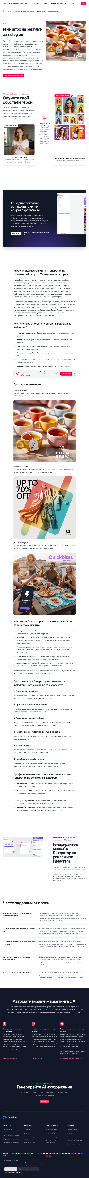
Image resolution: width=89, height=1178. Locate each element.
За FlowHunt (71, 1133)
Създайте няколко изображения (71, 1058)
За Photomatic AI (72, 1129)
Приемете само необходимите (28, 1169)
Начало (10, 11)
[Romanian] (75, 1153)
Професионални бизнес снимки (12, 1139)
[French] (41, 1153)
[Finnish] (38, 1153)
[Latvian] (63, 1153)
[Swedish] (79, 1153)
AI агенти (27, 1133)
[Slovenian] (85, 1153)
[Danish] (19, 1153)
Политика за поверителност (75, 1140)
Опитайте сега (37, 1058)
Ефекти (45, 3)
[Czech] (16, 1153)
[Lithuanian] (60, 1153)
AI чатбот (27, 1129)
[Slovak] (82, 1153)
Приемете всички (10, 1169)
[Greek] (25, 1153)
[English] (28, 1153)
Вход (83, 3)
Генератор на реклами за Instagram (48, 11)
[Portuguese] (72, 1153)
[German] (22, 1153)
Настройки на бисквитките (13, 1172)
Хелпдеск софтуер (51, 1129)
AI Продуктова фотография (11, 1135)
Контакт (69, 1137)
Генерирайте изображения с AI (13, 75)
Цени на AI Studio (29, 1142)
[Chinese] (50, 1156)
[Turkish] (47, 1156)
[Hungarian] (47, 1153)
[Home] (4, 11)
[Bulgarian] (13, 1153)
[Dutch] (66, 1153)
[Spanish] (32, 1153)
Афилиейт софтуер (51, 1137)
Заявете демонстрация (11, 1058)
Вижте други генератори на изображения (36, 233)
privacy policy (30, 1165)
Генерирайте (16, 233)
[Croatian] (44, 1153)
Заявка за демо (66, 373)
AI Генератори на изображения (24, 11)
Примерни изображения (58, 3)
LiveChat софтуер (51, 1133)
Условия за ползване (73, 1144)
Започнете (44, 1101)
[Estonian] (35, 1153)
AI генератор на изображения (12, 1142)
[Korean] (57, 1153)
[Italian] (50, 1153)
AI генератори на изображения (18, 3)
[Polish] (69, 1153)
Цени (72, 3)
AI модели (35, 3)
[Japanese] (53, 1153)
